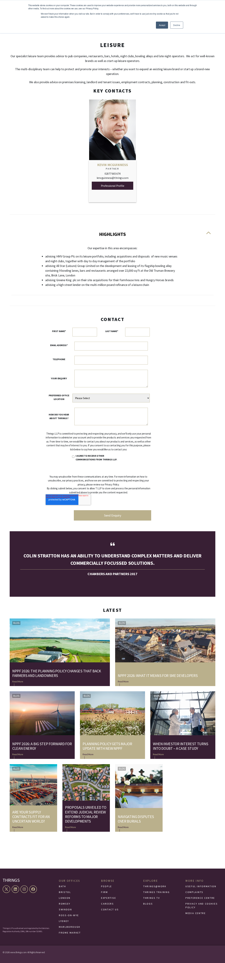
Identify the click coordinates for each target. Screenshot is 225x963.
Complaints (194, 892)
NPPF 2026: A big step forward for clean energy (42, 746)
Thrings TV (151, 897)
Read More (17, 681)
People (106, 886)
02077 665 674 (112, 173)
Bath (62, 886)
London (64, 897)
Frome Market (70, 932)
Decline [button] (176, 25)
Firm (104, 892)
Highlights (112, 234)
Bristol (65, 892)
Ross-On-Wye (69, 915)
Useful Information (200, 886)
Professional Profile (112, 185)
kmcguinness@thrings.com (112, 178)
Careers (107, 903)
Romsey (64, 903)
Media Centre (195, 913)
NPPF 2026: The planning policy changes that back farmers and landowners (56, 673)
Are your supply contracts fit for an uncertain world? (31, 817)
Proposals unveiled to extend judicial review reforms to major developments (85, 814)
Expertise (108, 897)
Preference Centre (200, 897)
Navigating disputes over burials (136, 819)
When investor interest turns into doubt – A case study (180, 746)
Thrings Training (156, 892)
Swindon (65, 909)
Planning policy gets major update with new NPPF (107, 746)
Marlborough (69, 926)
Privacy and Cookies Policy (201, 905)
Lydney (64, 921)
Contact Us (110, 909)
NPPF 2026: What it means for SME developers (158, 675)
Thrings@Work (154, 886)
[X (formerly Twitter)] (7, 889)
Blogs (148, 903)
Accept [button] (162, 25)
